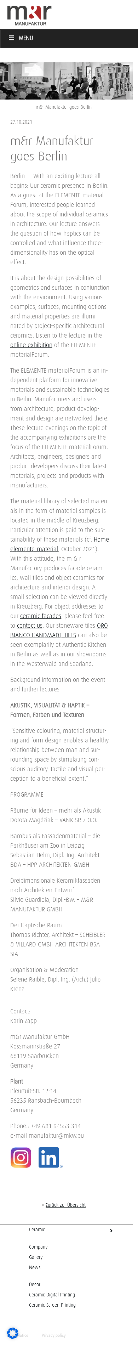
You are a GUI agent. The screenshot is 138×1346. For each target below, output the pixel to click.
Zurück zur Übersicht (66, 1205)
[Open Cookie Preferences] (12, 1337)
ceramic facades (40, 616)
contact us (29, 626)
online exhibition (31, 345)
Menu (26, 38)
